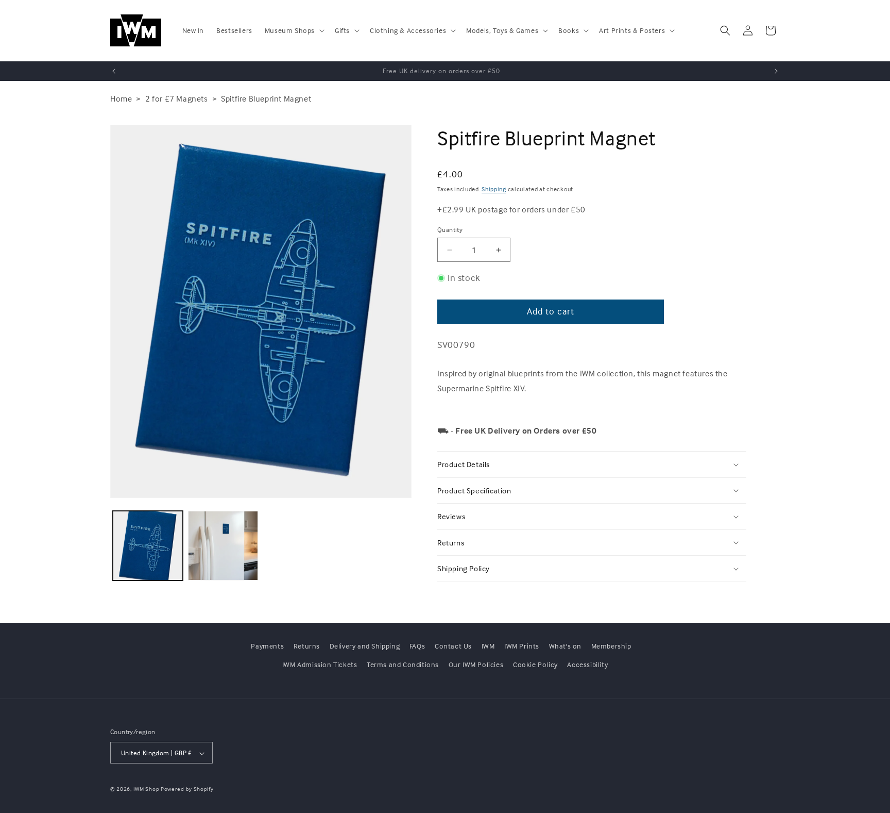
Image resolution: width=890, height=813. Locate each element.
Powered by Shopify (187, 789)
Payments (267, 645)
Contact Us (453, 645)
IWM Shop (146, 789)
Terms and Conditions (403, 663)
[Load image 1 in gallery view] (148, 546)
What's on (565, 645)
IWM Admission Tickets (319, 663)
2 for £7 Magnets (176, 98)
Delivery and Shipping (365, 645)
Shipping (494, 189)
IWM (488, 645)
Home (121, 98)
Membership (611, 645)
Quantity (450, 229)
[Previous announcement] (113, 71)
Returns (307, 645)
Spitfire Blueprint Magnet (266, 98)
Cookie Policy (535, 663)
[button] (294, 30)
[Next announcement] (776, 71)
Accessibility (587, 663)
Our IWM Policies (476, 663)
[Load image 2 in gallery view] (223, 546)
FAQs (417, 645)
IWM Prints (521, 645)
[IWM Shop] (136, 30)
